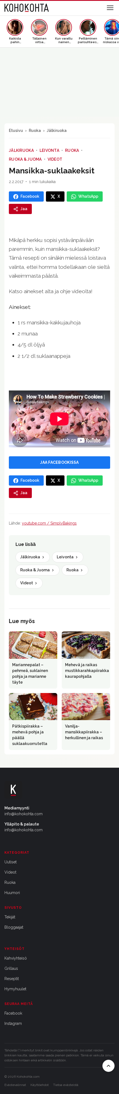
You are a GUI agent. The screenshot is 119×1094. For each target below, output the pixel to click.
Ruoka (35, 130)
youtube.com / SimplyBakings (49, 523)
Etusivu (16, 130)
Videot (55, 159)
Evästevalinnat (15, 1085)
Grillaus (11, 968)
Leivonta (49, 150)
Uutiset (10, 862)
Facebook (13, 1013)
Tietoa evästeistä (65, 1085)
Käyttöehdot (39, 1085)
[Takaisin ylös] (108, 1066)
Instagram (13, 1023)
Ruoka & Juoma (25, 159)
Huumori (12, 892)
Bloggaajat (13, 927)
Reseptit (11, 978)
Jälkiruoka (57, 130)
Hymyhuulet (15, 989)
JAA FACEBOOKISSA (59, 462)
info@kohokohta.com (23, 814)
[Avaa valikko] (110, 7)
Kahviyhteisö (15, 958)
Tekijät (9, 917)
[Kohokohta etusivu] (26, 8)
